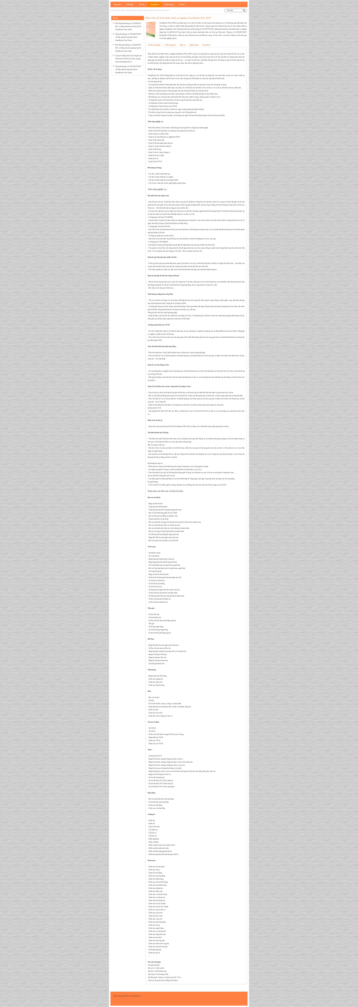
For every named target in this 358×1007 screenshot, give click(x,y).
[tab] (154, 45)
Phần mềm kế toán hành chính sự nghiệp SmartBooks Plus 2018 (148, 10)
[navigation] (116, 4)
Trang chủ (113, 10)
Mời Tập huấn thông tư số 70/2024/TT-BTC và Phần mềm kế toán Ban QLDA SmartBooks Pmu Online (128, 26)
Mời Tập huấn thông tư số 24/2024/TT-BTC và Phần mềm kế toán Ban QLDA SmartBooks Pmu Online (128, 48)
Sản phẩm (122, 10)
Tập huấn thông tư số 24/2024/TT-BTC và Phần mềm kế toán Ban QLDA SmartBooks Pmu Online (128, 69)
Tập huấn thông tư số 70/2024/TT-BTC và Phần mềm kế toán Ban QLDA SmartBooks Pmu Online (128, 37)
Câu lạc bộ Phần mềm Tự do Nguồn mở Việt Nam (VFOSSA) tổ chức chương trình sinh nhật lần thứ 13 (128, 59)
